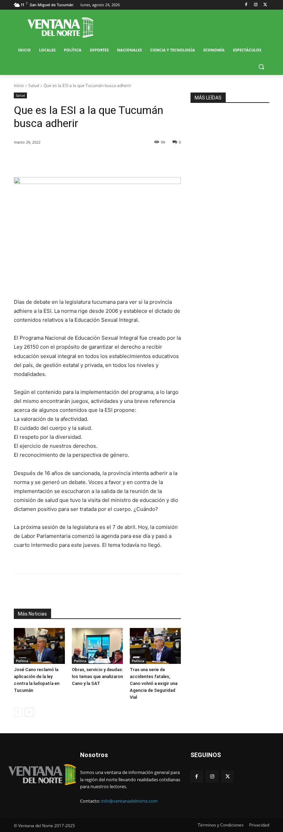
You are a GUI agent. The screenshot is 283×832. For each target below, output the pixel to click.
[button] (261, 67)
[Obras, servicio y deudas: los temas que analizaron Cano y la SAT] (97, 646)
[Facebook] (246, 5)
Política (22, 660)
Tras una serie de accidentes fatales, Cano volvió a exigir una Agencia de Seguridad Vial (153, 683)
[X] (265, 5)
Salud (33, 85)
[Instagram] (256, 5)
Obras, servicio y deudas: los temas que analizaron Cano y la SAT (97, 676)
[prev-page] (18, 712)
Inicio (19, 85)
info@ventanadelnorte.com (129, 801)
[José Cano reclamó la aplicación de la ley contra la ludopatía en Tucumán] (39, 646)
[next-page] (29, 712)
